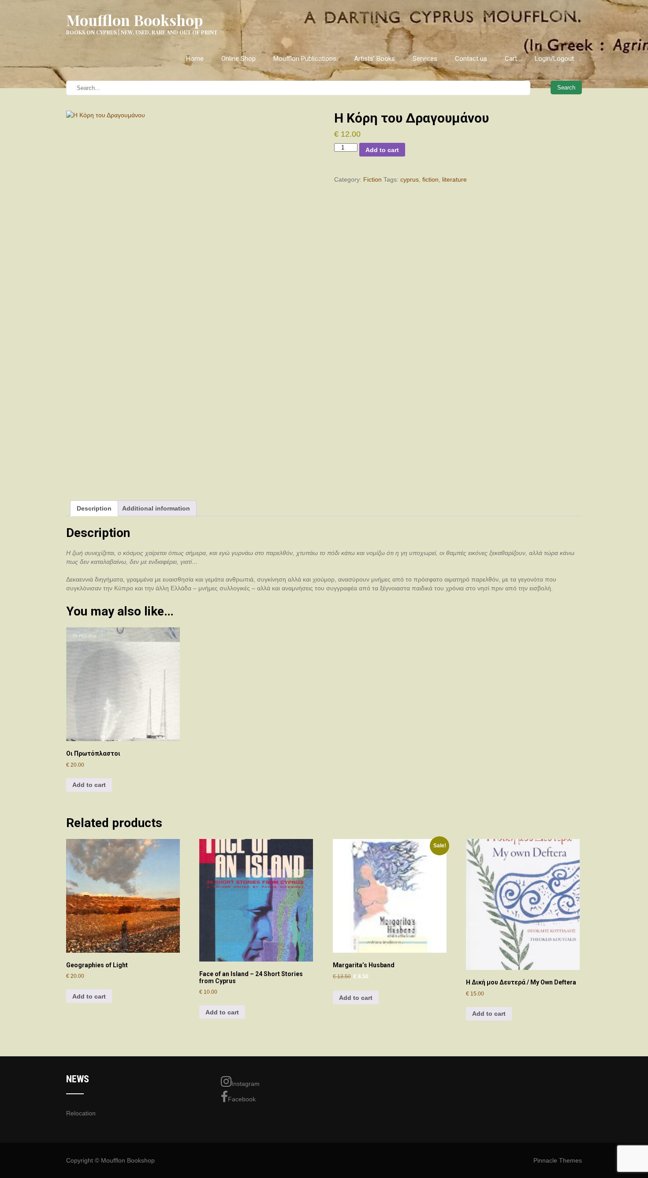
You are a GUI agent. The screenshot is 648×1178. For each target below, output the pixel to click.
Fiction (372, 179)
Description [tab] (94, 508)
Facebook (242, 1099)
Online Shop (238, 59)
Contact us (471, 59)
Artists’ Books (374, 59)
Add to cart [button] (89, 784)
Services (425, 59)
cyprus (409, 179)
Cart (511, 59)
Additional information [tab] (156, 508)
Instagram (245, 1083)
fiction (430, 179)
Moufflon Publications (304, 59)
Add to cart (382, 149)
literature (454, 179)
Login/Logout (554, 59)
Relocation (81, 1113)
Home (195, 59)
